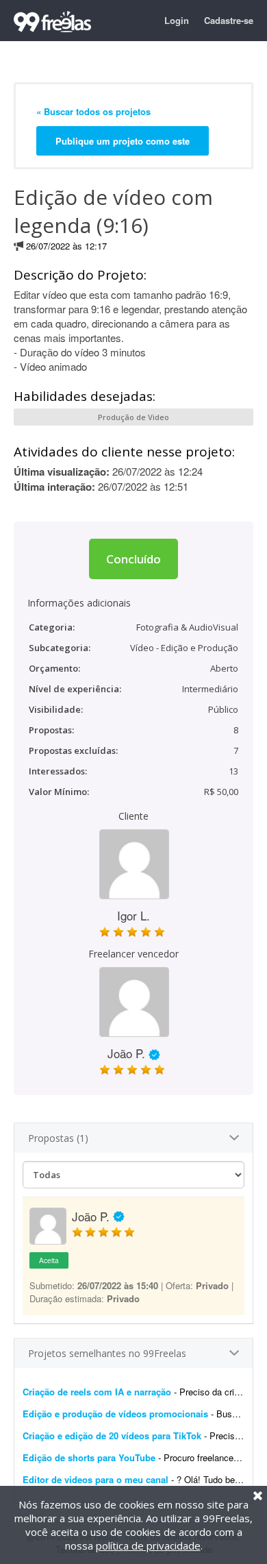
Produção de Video (133, 417)
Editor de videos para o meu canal (95, 1479)
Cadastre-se (228, 20)
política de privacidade (148, 1545)
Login (176, 20)
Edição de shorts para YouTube (89, 1457)
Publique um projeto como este (122, 140)
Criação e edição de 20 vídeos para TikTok (112, 1435)
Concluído (133, 559)
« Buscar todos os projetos (93, 111)
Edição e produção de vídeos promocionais (115, 1413)
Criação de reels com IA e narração (97, 1391)
